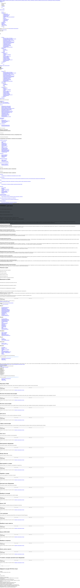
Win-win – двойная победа (5, 190)
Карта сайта (3, 379)
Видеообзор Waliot (6, 56)
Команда (4, 53)
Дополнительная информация (4, 162)
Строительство (4, 141)
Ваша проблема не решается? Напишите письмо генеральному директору (12, 196)
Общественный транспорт (5, 150)
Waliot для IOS (4, 160)
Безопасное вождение (5, 314)
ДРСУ (4, 17)
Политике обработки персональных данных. (18, 364)
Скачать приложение (5, 102)
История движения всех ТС (7, 75)
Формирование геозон (5, 113)
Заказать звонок (2, 65)
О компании (3, 347)
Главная (1, 203)
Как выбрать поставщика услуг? (8, 59)
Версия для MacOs (4, 155)
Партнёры (3, 6)
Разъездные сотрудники (5, 329)
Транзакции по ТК (4, 313)
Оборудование (4, 47)
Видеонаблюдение (6, 46)
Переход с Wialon (4, 343)
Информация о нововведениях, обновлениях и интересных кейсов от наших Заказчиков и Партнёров (16, 181)
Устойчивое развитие (6, 58)
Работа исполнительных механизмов (8, 42)
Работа (3, 353)
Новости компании (6, 60)
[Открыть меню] (1, 30)
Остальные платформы (5, 161)
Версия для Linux (4, 156)
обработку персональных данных (5, 301)
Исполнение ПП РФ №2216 (6, 125)
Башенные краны (5, 16)
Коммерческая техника (6, 14)
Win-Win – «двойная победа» (6, 352)
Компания (3, 23)
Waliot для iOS (4, 24)
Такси (2, 146)
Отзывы (4, 55)
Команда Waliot (4, 359)
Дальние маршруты (4, 328)
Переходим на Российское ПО (6, 335)
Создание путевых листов (5, 315)
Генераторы (3, 324)
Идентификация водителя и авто (8, 39)
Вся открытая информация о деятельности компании (9, 202)
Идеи (4, 51)
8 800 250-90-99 (2, 9)
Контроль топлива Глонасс (7, 45)
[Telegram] (0, 102)
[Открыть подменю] (5, 13)
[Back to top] (1, 362)
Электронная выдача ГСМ (7, 44)
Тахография (2, 118)
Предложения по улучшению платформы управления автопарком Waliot (12, 184)
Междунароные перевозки (5, 149)
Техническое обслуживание (7, 43)
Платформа (1, 153)
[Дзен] (1, 102)
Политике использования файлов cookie (5, 364)
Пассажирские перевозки (5, 151)
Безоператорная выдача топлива (6, 116)
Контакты (4, 61)
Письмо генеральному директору (5, 195)
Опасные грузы (5, 20)
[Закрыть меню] (2, 30)
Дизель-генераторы (6, 19)
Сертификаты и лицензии (7, 54)
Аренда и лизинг (4, 145)
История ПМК (4, 187)
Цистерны (4, 18)
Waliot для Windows (4, 332)
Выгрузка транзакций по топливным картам (9, 38)
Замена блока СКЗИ (4, 121)
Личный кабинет (15, 28)
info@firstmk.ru (2, 101)
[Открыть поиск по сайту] (1, 29)
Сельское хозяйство (4, 143)
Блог (4, 50)
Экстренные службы (5, 323)
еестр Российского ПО (10, 356)
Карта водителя (4, 120)
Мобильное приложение (3, 158)
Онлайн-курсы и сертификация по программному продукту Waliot (11, 175)
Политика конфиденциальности (6, 358)
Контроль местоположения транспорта (8, 41)
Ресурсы (3, 48)
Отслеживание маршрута (5, 307)
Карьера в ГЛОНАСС (6, 57)
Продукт (3, 37)
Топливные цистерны (5, 148)
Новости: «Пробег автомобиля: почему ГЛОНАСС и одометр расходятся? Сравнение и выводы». (14, 0)
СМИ (2, 350)
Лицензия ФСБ (4, 122)
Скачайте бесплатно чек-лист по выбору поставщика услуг (10, 199)
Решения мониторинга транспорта (8, 203)
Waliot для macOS (4, 333)
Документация (5, 84)
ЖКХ (4, 21)
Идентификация (4, 312)
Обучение (4, 49)
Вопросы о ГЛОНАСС (5, 164)
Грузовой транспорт (6, 15)
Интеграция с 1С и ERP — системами (8, 40)
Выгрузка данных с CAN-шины (7, 72)
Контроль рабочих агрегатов (6, 310)
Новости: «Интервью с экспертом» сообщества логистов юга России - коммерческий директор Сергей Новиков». (44, 0)
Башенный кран (4, 325)
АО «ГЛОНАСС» (2, 123)
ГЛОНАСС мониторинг (3, 140)
